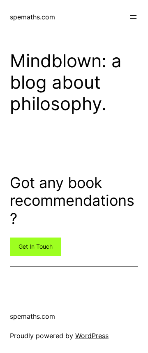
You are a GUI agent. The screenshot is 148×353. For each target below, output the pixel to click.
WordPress (92, 336)
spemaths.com (32, 17)
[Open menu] (133, 17)
